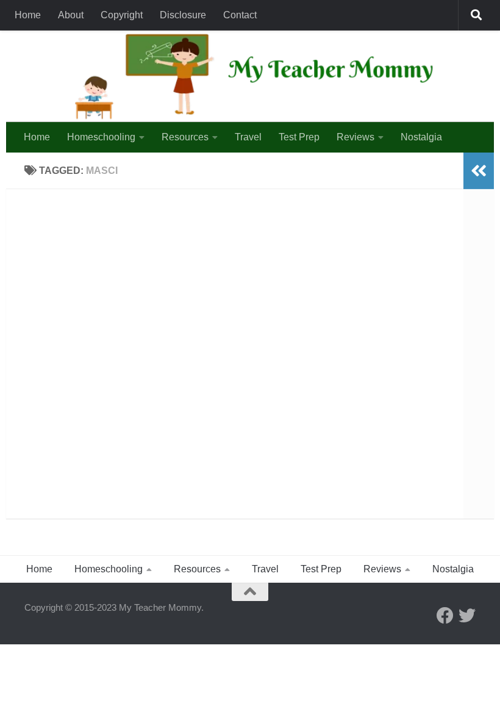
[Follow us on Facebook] (445, 615)
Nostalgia (421, 137)
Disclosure (183, 15)
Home (28, 15)
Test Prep (299, 137)
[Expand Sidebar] (478, 171)
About (71, 15)
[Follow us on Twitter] (467, 615)
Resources (185, 137)
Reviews (355, 137)
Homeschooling (101, 137)
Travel (248, 137)
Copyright (122, 15)
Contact (240, 15)
